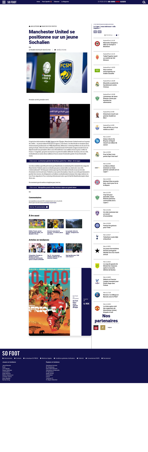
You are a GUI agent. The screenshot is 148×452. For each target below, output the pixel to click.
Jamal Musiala (6, 365)
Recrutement (107, 358)
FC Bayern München (51, 380)
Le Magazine (65, 1)
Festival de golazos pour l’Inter (103, 221)
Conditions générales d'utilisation (65, 358)
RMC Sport (51, 141)
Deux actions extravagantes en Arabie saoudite (105, 66)
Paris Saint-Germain (51, 368)
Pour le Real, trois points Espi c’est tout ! (106, 150)
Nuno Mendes (6, 378)
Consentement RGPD (93, 358)
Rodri (3, 367)
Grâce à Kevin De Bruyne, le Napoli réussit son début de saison (106, 135)
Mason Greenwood (7, 375)
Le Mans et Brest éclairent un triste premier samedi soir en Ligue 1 (104, 162)
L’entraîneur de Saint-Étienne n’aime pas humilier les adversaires (106, 93)
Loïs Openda (6, 368)
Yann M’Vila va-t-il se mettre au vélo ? (105, 123)
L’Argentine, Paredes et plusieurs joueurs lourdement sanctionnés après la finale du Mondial (36, 246)
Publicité (81, 358)
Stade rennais (50, 373)
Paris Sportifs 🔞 (47, 1)
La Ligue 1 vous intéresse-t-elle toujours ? (105, 27)
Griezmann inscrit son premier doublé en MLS (106, 110)
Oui (95, 32)
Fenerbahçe (49, 375)
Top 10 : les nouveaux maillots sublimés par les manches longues (54, 245)
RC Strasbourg (50, 367)
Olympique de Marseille (52, 370)
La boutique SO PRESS (31, 358)
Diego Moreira (6, 373)
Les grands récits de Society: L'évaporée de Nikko (72, 221)
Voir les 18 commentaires (37, 207)
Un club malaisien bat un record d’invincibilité (103, 209)
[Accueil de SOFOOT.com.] (21, 2)
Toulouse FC (49, 378)
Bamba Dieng (6, 380)
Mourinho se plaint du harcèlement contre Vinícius (106, 79)
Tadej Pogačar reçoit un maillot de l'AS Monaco (105, 53)
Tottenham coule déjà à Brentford (104, 233)
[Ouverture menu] (3, 2)
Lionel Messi (6, 372)
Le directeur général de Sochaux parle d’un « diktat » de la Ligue (59, 161)
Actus (38, 1)
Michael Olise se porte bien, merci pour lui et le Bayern (106, 178)
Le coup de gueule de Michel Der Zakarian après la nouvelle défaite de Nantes (106, 260)
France (48, 376)
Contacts (18, 358)
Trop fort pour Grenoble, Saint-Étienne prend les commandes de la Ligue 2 (105, 191)
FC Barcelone (50, 372)
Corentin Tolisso (7, 376)
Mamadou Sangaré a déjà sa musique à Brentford (105, 39)
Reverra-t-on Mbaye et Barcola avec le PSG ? (105, 291)
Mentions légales (47, 358)
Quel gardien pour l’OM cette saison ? (73, 244)
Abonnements (8, 358)
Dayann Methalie (7, 370)
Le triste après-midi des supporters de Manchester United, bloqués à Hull (105, 303)
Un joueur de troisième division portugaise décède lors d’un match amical (106, 245)
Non (99, 32)
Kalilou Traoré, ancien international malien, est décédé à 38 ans (36, 221)
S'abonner (56, 1)
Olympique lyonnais (51, 365)
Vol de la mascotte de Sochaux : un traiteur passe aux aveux (55, 221)
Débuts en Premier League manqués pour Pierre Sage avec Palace (106, 276)
